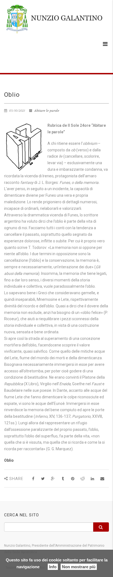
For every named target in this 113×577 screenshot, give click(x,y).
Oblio (9, 460)
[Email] (102, 478)
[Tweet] (42, 478)
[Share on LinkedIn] (92, 478)
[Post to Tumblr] (62, 478)
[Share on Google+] (52, 478)
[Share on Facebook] (33, 478)
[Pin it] (72, 478)
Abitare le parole (46, 110)
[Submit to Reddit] (82, 478)
